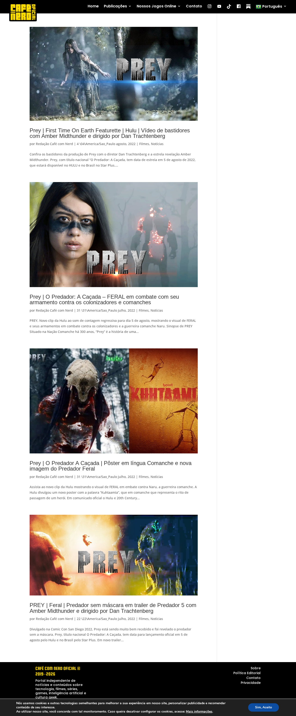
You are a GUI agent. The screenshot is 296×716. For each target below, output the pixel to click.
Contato (194, 6)
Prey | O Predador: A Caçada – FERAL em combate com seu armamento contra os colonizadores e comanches (104, 299)
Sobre (256, 668)
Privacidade (251, 682)
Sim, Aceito (263, 707)
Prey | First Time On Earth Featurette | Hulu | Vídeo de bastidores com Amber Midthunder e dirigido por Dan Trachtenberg (110, 133)
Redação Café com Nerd (54, 144)
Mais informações (199, 712)
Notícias (157, 144)
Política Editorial (247, 673)
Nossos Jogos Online (156, 6)
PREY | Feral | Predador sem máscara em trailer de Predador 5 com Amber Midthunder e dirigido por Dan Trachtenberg (113, 608)
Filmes (144, 144)
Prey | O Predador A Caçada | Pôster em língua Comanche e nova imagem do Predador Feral (110, 466)
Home (93, 6)
